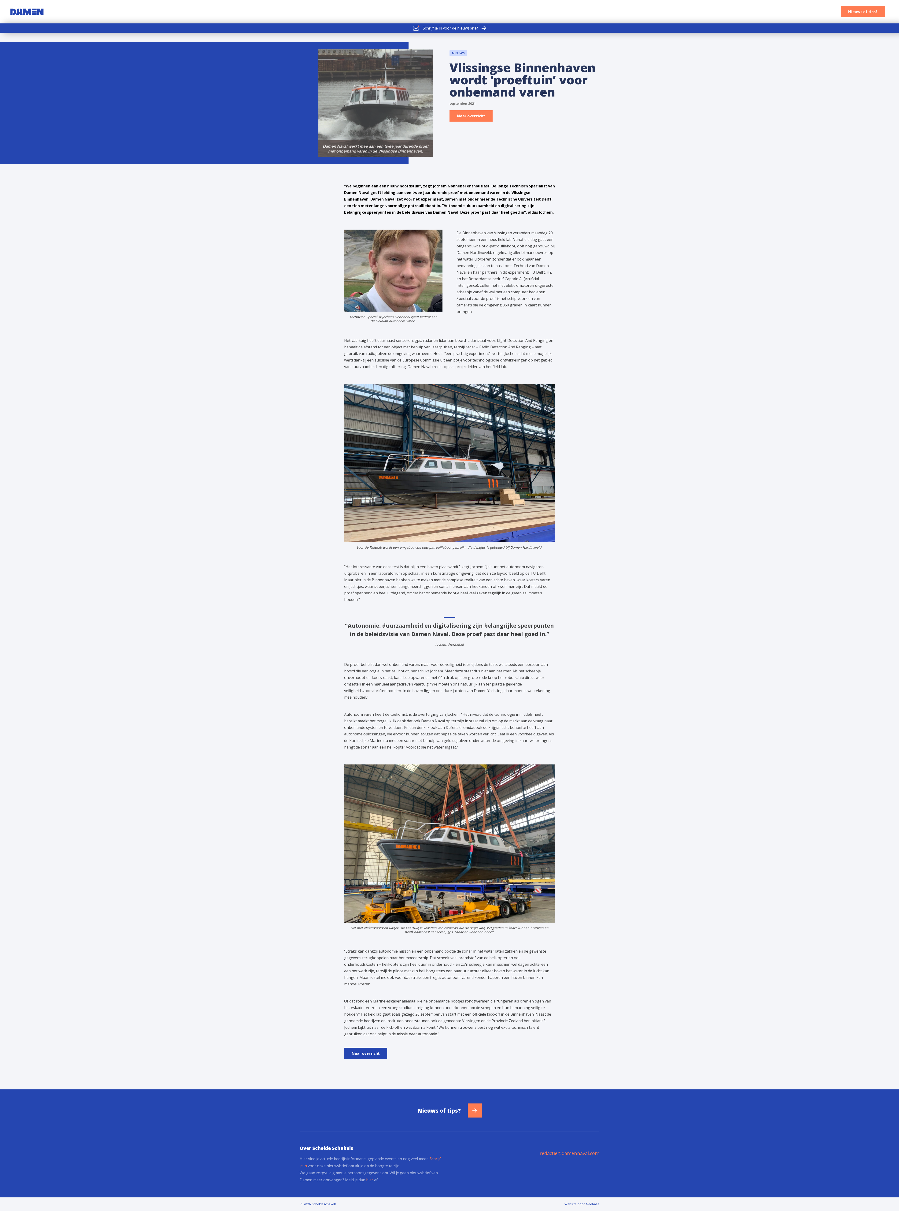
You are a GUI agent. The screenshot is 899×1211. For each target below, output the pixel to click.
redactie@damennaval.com (569, 1153)
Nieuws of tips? (862, 11)
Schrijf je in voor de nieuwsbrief (450, 28)
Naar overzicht (471, 116)
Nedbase (592, 1204)
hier (369, 1179)
